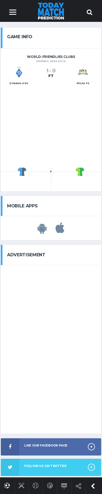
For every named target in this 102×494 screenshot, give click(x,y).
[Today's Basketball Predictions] (50, 484)
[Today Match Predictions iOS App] (60, 230)
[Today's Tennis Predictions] (35, 484)
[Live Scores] (64, 485)
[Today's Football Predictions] (7, 484)
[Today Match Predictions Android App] (42, 230)
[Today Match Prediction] (51, 10)
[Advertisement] (51, 127)
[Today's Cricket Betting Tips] (21, 484)
